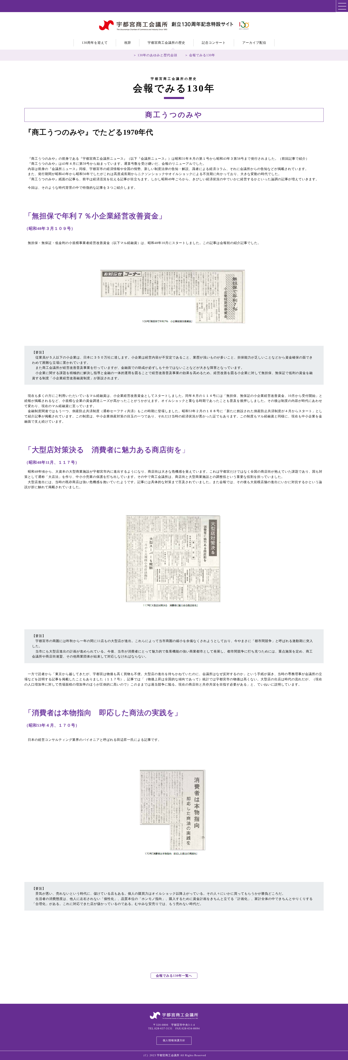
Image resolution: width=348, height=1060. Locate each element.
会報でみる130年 (202, 55)
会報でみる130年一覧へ (174, 975)
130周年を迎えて (95, 42)
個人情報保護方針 (174, 1040)
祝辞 (127, 42)
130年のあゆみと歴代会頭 (157, 55)
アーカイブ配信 (254, 42)
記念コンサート (214, 42)
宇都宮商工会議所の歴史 (166, 42)
